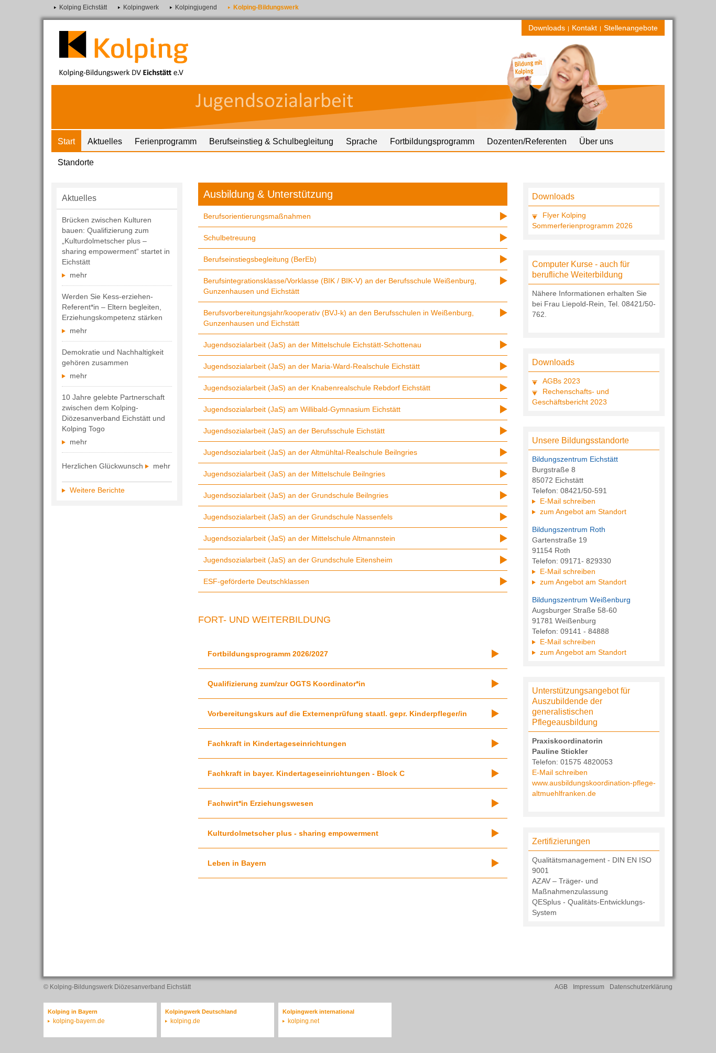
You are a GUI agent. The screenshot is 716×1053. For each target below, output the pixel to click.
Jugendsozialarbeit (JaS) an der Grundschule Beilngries (295, 495)
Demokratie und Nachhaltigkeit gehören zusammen (113, 357)
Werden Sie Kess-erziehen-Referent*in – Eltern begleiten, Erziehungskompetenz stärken (112, 307)
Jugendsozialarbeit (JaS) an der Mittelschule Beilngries (294, 474)
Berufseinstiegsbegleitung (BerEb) (260, 259)
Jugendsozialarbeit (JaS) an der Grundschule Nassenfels (298, 517)
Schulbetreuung (229, 237)
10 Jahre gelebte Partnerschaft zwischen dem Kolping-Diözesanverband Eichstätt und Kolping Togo (113, 413)
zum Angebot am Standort (583, 511)
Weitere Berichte (97, 490)
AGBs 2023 (561, 381)
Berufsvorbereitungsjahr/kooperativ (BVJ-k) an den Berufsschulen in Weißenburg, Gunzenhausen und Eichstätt (338, 318)
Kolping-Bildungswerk (266, 7)
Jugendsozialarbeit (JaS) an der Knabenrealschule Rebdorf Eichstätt (316, 388)
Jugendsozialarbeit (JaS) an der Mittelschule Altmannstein (299, 538)
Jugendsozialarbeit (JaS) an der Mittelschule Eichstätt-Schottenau (312, 345)
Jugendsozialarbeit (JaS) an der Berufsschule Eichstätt (294, 431)
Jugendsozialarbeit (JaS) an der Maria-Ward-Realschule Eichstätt (311, 366)
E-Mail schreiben (567, 501)
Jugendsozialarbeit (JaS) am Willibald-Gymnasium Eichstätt (301, 409)
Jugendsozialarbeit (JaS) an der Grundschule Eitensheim (298, 560)
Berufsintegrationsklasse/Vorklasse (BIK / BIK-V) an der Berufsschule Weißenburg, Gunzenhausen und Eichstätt (339, 285)
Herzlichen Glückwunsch (102, 466)
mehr (78, 275)
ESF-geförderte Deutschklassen (256, 581)
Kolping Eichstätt (83, 7)
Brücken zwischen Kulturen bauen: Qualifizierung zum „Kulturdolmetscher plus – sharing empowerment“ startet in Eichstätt (116, 241)
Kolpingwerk (141, 7)
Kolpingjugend (196, 7)
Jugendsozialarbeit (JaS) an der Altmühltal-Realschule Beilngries (310, 452)
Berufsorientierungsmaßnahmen (257, 216)
